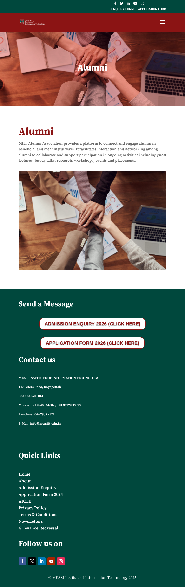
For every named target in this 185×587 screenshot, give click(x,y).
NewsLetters (31, 521)
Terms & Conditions (38, 514)
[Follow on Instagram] (61, 561)
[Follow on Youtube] (51, 561)
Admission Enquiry (37, 487)
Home (24, 474)
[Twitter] (121, 5)
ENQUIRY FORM (122, 9)
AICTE (25, 501)
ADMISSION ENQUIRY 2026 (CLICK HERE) (92, 323)
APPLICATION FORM (152, 9)
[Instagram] (142, 5)
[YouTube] (135, 5)
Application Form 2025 (41, 494)
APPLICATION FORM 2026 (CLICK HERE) (92, 343)
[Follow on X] (32, 561)
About (25, 481)
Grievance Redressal (38, 528)
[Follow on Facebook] (22, 561)
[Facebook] (115, 5)
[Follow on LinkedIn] (42, 561)
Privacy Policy (32, 508)
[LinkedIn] (128, 5)
